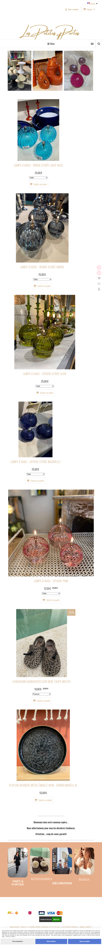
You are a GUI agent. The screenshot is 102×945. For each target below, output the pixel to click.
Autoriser (56, 919)
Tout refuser (51, 941)
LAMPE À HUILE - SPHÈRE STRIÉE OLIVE (45, 373)
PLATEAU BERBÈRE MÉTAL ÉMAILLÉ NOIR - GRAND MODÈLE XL (43, 785)
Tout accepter (84, 941)
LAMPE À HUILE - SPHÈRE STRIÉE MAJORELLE (35, 461)
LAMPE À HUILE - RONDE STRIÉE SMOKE (42, 267)
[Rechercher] (99, 44)
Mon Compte (86, 927)
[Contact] (99, 283)
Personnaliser (17, 941)
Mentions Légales (18, 927)
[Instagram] (99, 273)
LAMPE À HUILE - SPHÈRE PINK (51, 580)
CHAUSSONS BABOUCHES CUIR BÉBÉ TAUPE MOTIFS (42, 681)
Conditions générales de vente (44, 927)
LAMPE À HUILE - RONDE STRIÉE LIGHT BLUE (38, 165)
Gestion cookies (70, 927)
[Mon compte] (99, 289)
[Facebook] (99, 267)
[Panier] (99, 278)
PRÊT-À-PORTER (18, 883)
